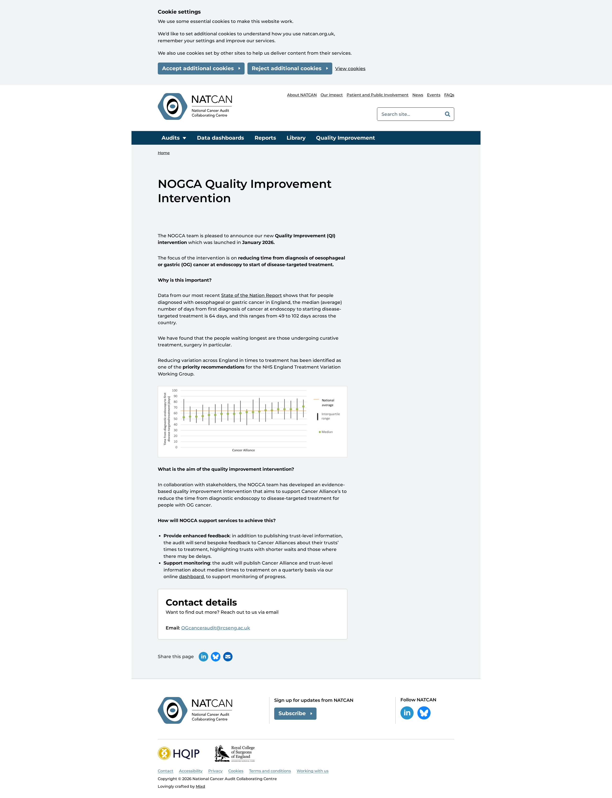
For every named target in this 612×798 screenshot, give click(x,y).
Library (296, 138)
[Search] (447, 114)
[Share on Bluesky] (215, 656)
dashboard (191, 576)
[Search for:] (409, 114)
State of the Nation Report (251, 295)
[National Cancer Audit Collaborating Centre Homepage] (195, 106)
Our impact (332, 95)
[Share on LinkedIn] (203, 656)
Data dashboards (220, 138)
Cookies (235, 771)
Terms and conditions (270, 771)
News (417, 95)
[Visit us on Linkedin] (407, 712)
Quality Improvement (345, 138)
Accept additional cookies (198, 68)
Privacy (215, 771)
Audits (171, 138)
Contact (165, 771)
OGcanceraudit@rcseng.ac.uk (215, 628)
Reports (265, 138)
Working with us (312, 771)
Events (433, 95)
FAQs (449, 95)
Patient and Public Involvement (378, 95)
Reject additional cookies (287, 68)
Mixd (200, 786)
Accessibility (190, 771)
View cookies (350, 68)
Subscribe (292, 713)
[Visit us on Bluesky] (424, 712)
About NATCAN (302, 95)
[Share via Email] (228, 656)
